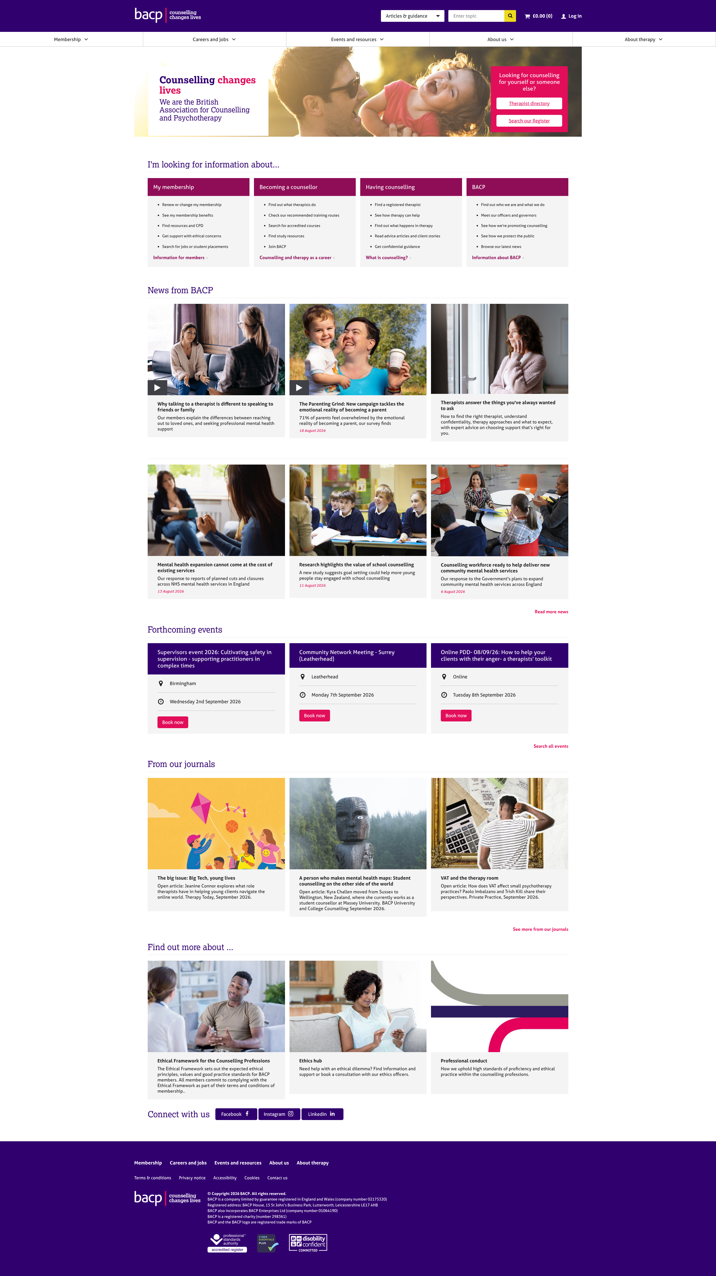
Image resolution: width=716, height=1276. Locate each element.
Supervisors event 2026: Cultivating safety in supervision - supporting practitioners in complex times (214, 659)
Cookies (252, 1177)
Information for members (178, 257)
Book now (172, 722)
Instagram (275, 1114)
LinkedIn (318, 1114)
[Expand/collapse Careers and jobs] (234, 39)
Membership (67, 39)
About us (497, 39)
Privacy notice (192, 1177)
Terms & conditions (152, 1177)
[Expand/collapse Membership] (86, 39)
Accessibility (225, 1177)
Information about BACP (496, 257)
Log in (575, 16)
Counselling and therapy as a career (295, 257)
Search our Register (529, 121)
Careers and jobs (211, 39)
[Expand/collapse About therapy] (661, 39)
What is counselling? (387, 257)
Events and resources (353, 39)
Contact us (277, 1177)
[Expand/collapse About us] (512, 39)
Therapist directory (529, 103)
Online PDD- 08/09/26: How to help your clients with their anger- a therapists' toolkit (496, 655)
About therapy (640, 39)
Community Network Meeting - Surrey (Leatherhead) (347, 655)
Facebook (232, 1114)
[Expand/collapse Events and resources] (382, 39)
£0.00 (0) (542, 16)
